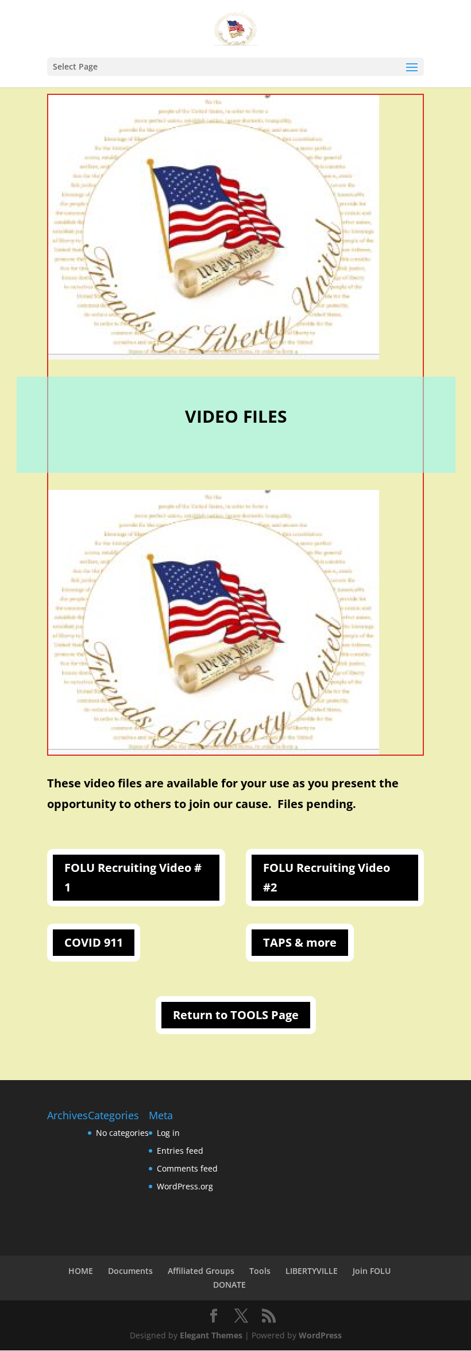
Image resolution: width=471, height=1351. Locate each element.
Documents (130, 1270)
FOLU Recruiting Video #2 (326, 877)
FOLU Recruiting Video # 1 (133, 877)
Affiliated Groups (201, 1270)
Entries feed (180, 1150)
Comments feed (187, 1168)
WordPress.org (185, 1186)
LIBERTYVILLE (311, 1270)
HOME (80, 1270)
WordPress (320, 1335)
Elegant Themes (211, 1335)
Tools (260, 1270)
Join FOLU (372, 1270)
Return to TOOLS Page (236, 1015)
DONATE (229, 1284)
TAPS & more (300, 942)
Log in (168, 1132)
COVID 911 (93, 942)
